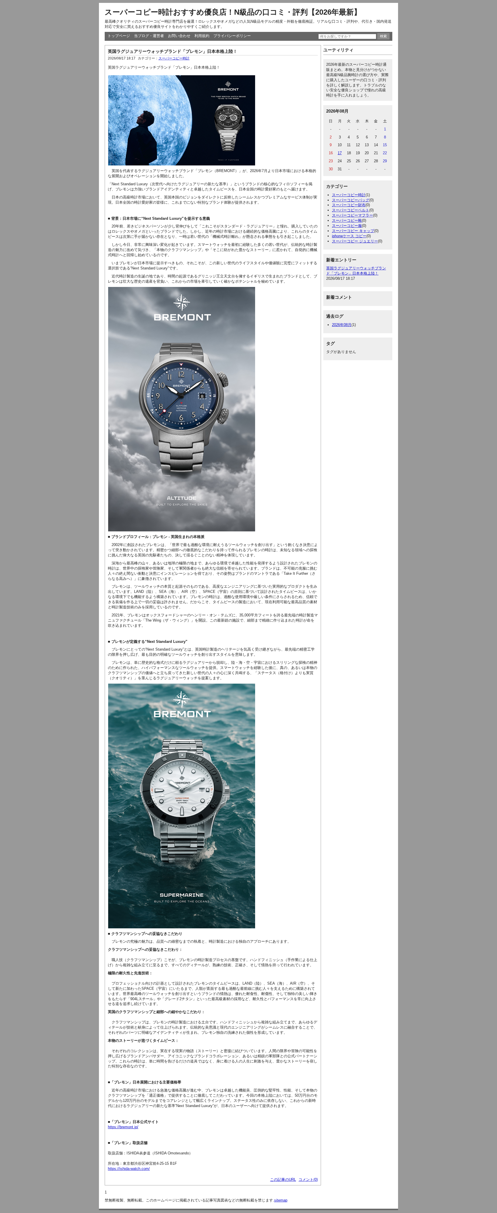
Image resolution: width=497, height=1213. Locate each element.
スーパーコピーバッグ (350, 200)
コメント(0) (308, 1179)
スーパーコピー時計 (174, 58)
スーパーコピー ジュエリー (355, 241)
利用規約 (201, 36)
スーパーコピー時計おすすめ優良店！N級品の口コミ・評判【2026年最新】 (233, 12)
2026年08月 (341, 325)
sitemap (280, 1200)
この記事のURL (283, 1179)
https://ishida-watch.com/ (129, 1168)
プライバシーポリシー (232, 36)
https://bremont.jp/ (123, 1127)
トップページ (119, 36)
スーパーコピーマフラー (352, 215)
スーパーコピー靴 (347, 220)
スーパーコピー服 (347, 225)
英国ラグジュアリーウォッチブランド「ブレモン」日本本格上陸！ (172, 51)
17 (340, 153)
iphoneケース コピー (349, 236)
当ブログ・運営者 (149, 36)
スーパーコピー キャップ (353, 231)
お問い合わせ (179, 36)
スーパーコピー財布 (349, 205)
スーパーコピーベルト (350, 210)
